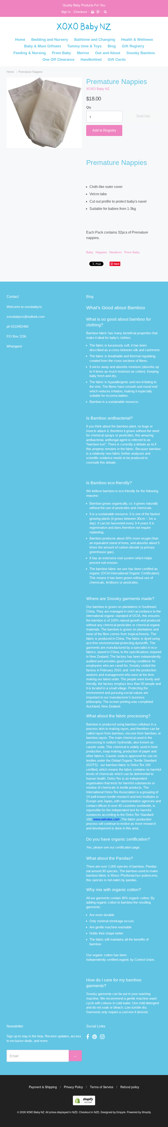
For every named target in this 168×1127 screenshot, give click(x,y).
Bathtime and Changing (94, 40)
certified (112, 959)
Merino (83, 53)
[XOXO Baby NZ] (84, 29)
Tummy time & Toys (84, 46)
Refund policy (129, 1087)
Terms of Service (101, 1087)
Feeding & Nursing (29, 53)
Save (116, 263)
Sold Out (143, 116)
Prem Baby (61, 53)
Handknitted (91, 59)
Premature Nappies (30, 71)
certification (123, 847)
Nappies (101, 252)
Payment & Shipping (43, 1087)
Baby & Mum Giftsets (42, 46)
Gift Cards (117, 59)
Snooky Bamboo (140, 53)
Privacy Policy (73, 1087)
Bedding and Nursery (49, 40)
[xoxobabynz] (84, 1103)
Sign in (66, 11)
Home (20, 40)
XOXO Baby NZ (97, 89)
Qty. (89, 107)
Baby (89, 252)
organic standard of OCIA (122, 616)
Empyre (121, 1112)
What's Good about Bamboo (115, 307)
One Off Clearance (58, 59)
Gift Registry (133, 46)
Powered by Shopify (138, 1112)
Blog (112, 46)
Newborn (115, 252)
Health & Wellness (137, 40)
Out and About (107, 53)
